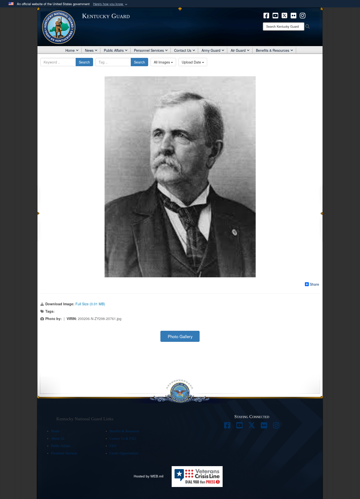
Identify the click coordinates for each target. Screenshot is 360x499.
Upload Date (192, 62)
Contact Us (182, 50)
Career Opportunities (123, 453)
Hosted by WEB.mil (148, 476)
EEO (112, 446)
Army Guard (211, 50)
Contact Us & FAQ (122, 438)
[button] (110, 4)
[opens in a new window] (266, 15)
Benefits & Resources (272, 50)
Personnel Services (149, 50)
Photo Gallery (180, 336)
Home (70, 50)
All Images (162, 62)
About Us (57, 438)
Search (84, 62)
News (89, 50)
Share (314, 284)
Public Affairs (114, 50)
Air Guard (238, 50)
